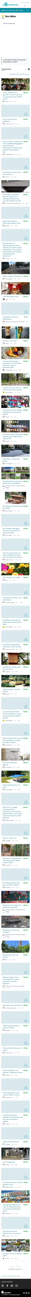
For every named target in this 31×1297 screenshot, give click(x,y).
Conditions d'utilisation (7, 1281)
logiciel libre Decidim (15, 1294)
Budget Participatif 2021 (8, 10)
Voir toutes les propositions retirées (10, 1276)
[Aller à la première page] (11, 4)
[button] (26, 69)
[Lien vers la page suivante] (18, 1267)
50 (21, 1269)
